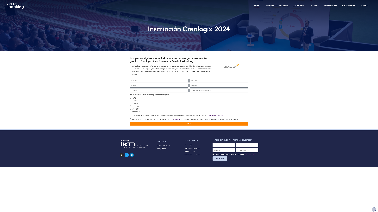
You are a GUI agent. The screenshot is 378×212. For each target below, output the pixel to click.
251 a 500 (135, 109)
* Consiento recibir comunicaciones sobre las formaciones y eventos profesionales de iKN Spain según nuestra (178, 115)
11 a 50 (134, 101)
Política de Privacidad (216, 115)
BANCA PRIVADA (348, 6)
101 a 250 (135, 106)
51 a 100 (135, 103)
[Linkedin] (132, 155)
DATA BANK (365, 6)
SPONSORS (283, 6)
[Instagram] (122, 155)
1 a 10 (134, 98)
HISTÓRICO (314, 6)
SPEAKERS (270, 6)
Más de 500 (136, 112)
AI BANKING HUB (330, 6)
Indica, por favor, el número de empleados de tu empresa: (149, 95)
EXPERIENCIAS (299, 6)
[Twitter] (127, 155)
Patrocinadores (174, 119)
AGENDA (257, 6)
